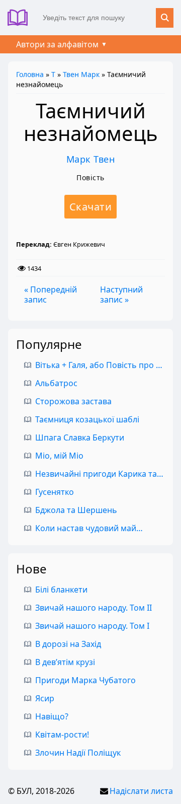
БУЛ (21, 18)
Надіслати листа (141, 790)
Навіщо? (51, 716)
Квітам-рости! (62, 734)
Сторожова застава (73, 401)
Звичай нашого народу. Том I (92, 625)
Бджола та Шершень (76, 510)
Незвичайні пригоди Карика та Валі (105, 473)
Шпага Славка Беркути (79, 437)
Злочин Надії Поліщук (78, 752)
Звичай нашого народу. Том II (93, 607)
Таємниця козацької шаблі (87, 419)
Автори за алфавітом (57, 44)
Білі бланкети (61, 589)
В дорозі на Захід (68, 643)
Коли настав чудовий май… (89, 528)
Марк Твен (90, 159)
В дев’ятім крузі (65, 662)
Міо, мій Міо (59, 455)
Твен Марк (81, 74)
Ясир (44, 698)
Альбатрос (56, 383)
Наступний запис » (121, 294)
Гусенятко (54, 491)
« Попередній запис (50, 294)
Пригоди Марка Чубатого (85, 680)
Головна (30, 74)
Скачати (90, 206)
